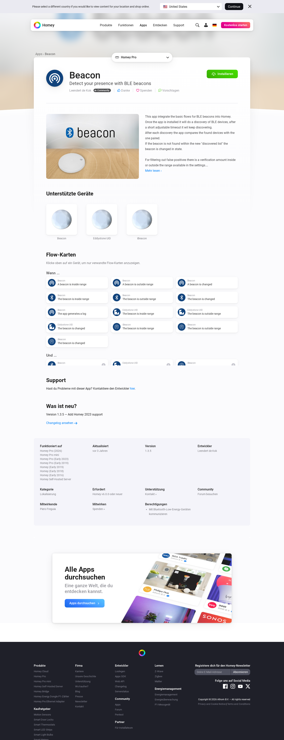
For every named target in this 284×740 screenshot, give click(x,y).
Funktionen (125, 25)
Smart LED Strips (43, 729)
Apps (143, 25)
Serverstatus (122, 691)
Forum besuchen (208, 494)
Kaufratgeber (42, 709)
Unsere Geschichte (85, 676)
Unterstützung (82, 681)
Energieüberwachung (166, 699)
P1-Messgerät (162, 704)
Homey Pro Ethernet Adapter (49, 701)
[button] (191, 6)
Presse (79, 696)
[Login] (205, 25)
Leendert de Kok (207, 450)
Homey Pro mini (42, 681)
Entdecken (160, 25)
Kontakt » (151, 494)
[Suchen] (197, 25)
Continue (234, 6)
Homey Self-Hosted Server (48, 686)
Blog (77, 691)
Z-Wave (159, 671)
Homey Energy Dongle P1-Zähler (51, 696)
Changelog (121, 686)
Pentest (119, 714)
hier (132, 388)
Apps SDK (120, 676)
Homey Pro (40, 676)
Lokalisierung (48, 494)
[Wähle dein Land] (214, 25)
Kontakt (79, 706)
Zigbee (158, 676)
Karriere (79, 671)
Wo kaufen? (81, 686)
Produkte (106, 25)
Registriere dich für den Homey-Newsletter (222, 665)
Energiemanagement (166, 694)
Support (178, 25)
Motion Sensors (42, 714)
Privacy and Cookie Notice (211, 704)
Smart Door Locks (44, 719)
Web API (119, 681)
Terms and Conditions (238, 704)
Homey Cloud (41, 671)
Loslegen (120, 671)
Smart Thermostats (44, 724)
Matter (158, 681)
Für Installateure (124, 727)
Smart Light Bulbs (43, 734)
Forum (118, 709)
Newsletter (81, 701)
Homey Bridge (41, 691)
